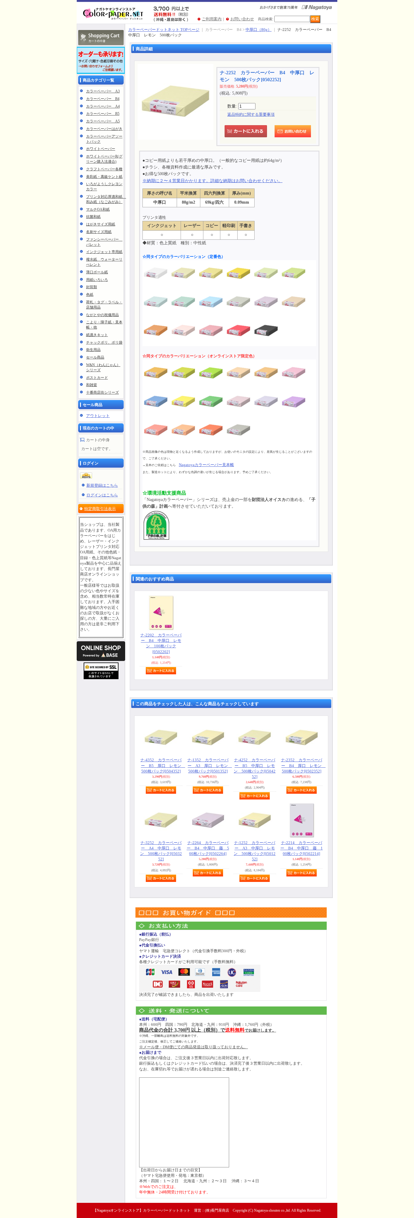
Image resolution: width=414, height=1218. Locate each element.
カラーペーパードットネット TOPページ (163, 29)
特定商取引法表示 (100, 508)
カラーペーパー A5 (103, 121)
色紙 (89, 294)
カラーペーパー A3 (103, 91)
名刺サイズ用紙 (99, 232)
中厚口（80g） (258, 29)
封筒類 (91, 287)
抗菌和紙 (93, 217)
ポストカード (97, 377)
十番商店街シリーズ (102, 392)
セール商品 (95, 357)
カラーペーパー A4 (103, 106)
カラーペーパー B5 (102, 114)
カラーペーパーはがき (104, 129)
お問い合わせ (242, 19)
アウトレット (98, 415)
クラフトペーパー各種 (104, 169)
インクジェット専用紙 (104, 252)
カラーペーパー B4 (102, 99)
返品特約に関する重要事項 (251, 114)
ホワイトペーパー (100, 149)
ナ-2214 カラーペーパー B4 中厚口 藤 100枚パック (301, 848)
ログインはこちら (102, 495)
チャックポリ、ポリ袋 (104, 342)
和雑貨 (91, 385)
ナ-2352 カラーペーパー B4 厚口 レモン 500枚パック (303, 765)
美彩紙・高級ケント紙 (104, 177)
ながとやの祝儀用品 (102, 315)
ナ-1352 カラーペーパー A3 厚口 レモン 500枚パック (209, 765)
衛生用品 (93, 350)
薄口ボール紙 (97, 272)
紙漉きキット (97, 335)
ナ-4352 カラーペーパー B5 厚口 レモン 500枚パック (162, 765)
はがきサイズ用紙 (100, 224)
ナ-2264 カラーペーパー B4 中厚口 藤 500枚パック (208, 848)
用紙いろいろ (97, 280)
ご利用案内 (212, 19)
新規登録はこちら (102, 485)
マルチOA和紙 (98, 209)
